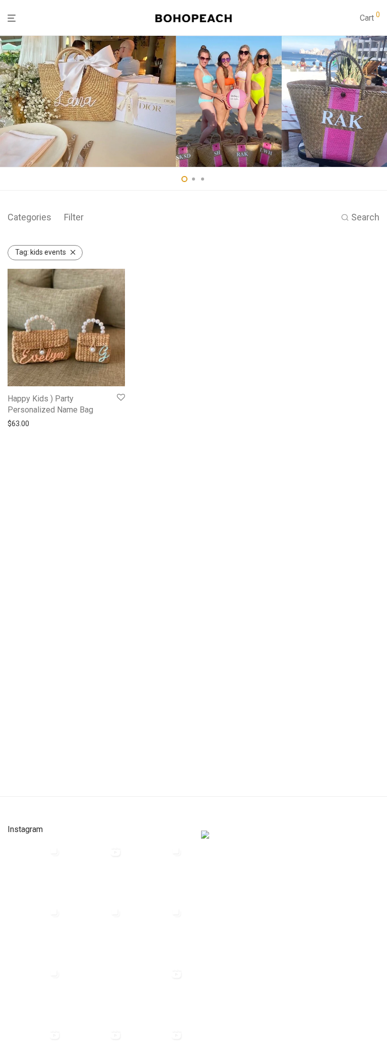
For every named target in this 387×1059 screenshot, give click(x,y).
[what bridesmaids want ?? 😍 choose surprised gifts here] (96, 992)
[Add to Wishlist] (121, 397)
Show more (23, 424)
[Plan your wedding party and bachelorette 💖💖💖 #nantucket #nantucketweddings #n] (35, 870)
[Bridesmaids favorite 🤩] (157, 992)
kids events (40, 252)
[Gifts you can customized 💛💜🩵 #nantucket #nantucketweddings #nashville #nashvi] (96, 870)
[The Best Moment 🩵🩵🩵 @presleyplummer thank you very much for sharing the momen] (96, 931)
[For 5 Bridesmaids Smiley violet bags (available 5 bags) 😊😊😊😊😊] (35, 992)
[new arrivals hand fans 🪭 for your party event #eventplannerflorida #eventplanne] (157, 870)
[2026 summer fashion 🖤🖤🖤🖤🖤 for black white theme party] (157, 931)
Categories (29, 217)
